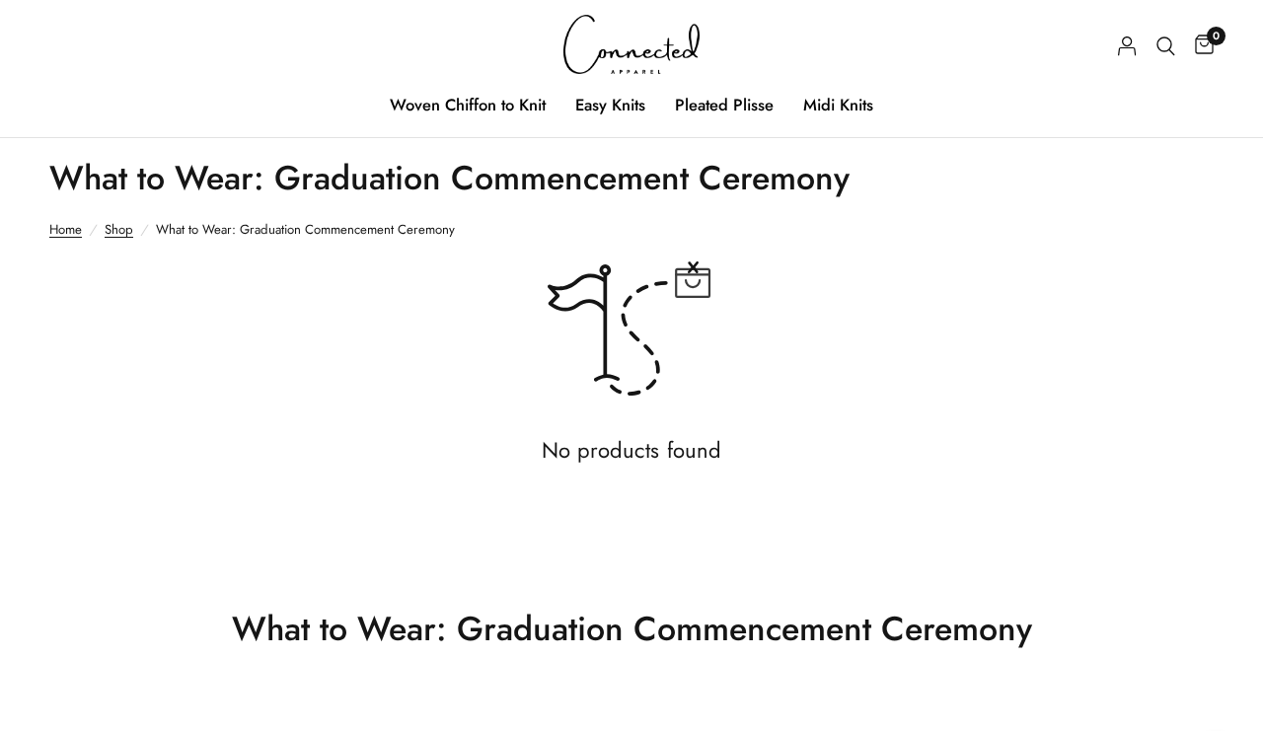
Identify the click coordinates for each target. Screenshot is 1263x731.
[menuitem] (467, 104)
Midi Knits (838, 104)
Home (65, 229)
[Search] (1166, 46)
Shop (119, 229)
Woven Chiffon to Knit (468, 104)
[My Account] (1127, 46)
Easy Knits (610, 104)
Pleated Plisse (724, 104)
